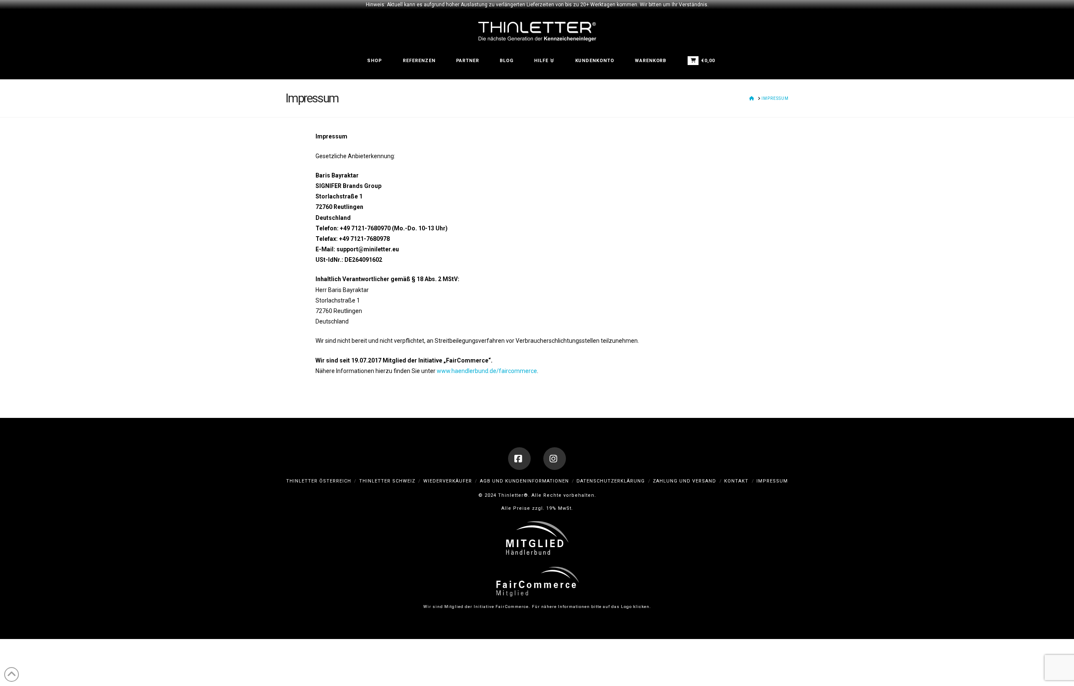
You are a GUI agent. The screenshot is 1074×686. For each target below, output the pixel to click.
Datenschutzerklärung (610, 481)
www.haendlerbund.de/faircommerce (487, 371)
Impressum (772, 481)
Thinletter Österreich (318, 481)
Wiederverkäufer (447, 481)
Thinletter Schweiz (387, 481)
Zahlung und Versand (684, 481)
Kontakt (736, 481)
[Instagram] (554, 458)
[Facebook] (519, 458)
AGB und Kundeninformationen (524, 481)
